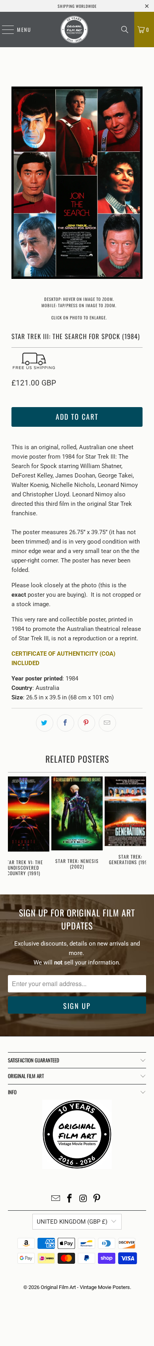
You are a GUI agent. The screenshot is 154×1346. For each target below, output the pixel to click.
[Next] (136, 184)
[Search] (124, 29)
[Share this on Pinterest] (86, 723)
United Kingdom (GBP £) (72, 1221)
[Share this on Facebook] (65, 723)
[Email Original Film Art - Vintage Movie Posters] (56, 1199)
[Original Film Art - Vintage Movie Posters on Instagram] (84, 1199)
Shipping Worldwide (77, 6)
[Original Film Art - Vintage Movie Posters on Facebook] (70, 1199)
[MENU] (4, 29)
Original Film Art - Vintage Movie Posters (85, 1287)
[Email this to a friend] (107, 723)
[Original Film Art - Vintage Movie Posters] (74, 29)
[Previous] (17, 184)
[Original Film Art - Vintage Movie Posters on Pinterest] (97, 1199)
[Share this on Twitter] (44, 723)
